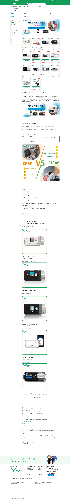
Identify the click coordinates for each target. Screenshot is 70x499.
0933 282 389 (15, 483)
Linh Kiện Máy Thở (16, 16)
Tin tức (27, 6)
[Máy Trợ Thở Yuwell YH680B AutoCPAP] (36, 69)
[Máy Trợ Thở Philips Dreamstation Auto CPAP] (26, 82)
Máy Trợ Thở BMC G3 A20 (25, 73)
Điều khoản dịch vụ (29, 474)
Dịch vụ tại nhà (38, 6)
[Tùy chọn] (30, 49)
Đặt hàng (24, 6)
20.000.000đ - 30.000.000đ (15, 29)
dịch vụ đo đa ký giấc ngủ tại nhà (28, 413)
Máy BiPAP (44, 136)
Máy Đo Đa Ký (28, 16)
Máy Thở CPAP (40, 468)
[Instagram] (55, 469)
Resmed (13, 22)
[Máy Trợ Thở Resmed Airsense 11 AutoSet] (26, 55)
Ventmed (13, 41)
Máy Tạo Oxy (39, 470)
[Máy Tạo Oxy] (37, 13)
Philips (12, 40)
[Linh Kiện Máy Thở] (12, 16)
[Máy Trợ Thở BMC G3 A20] (26, 69)
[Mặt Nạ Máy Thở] (49, 13)
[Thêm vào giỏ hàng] (58, 62)
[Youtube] (50, 469)
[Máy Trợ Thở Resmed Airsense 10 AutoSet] (55, 42)
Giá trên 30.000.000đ (14, 30)
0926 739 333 (40, 483)
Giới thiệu (15, 6)
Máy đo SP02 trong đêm (15, 33)
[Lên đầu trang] (69, 496)
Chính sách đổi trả (29, 470)
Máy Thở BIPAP (40, 469)
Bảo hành (33, 6)
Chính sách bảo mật (29, 468)
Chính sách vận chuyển (30, 469)
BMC (12, 42)
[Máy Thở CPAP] (12, 13)
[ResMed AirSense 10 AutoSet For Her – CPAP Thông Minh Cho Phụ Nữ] (26, 42)
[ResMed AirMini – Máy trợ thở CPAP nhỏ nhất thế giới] (36, 42)
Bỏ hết (20, 21)
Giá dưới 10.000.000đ (14, 25)
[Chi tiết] (30, 62)
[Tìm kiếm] (46, 3)
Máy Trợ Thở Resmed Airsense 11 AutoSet (26, 60)
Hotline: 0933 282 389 (55, 0)
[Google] (58, 469)
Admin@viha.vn (14, 484)
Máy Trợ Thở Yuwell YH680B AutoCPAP (35, 74)
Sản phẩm (19, 6)
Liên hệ (30, 6)
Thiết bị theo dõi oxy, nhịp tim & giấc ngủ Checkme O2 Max (36, 87)
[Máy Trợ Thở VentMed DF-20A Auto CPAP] (45, 42)
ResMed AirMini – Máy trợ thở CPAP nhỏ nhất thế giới (36, 47)
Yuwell (12, 39)
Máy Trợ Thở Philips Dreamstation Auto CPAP (25, 87)
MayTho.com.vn (36, 405)
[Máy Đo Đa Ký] (24, 16)
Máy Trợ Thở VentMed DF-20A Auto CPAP (45, 47)
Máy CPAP (31, 136)
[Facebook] (47, 469)
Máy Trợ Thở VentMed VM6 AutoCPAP (45, 60)
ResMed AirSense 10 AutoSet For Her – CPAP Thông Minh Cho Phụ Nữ (26, 47)
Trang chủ (12, 6)
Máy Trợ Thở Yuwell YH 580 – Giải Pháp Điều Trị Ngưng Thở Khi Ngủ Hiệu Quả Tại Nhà (55, 61)
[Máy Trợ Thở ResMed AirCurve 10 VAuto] (55, 69)
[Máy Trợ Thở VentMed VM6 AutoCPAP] (45, 55)
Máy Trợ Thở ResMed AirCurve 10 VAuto (55, 74)
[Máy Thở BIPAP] (24, 13)
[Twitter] (52, 469)
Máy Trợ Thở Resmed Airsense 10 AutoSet (55, 47)
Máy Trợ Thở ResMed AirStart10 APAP (35, 60)
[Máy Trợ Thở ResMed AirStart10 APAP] (36, 55)
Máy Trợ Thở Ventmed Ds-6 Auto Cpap (45, 74)
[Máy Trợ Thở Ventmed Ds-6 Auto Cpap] (45, 69)
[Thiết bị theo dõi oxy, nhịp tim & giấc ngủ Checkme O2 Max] (36, 82)
